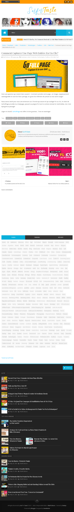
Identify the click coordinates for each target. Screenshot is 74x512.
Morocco (66, 301)
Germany (23, 278)
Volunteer (47, 343)
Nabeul (4, 304)
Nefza (14, 304)
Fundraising (5, 278)
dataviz (22, 265)
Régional (27, 320)
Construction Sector (7, 258)
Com (30, 255)
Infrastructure (12, 284)
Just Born (20, 288)
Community (45, 255)
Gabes (12, 278)
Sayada (58, 320)
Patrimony (56, 310)
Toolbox (39, 45)
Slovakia (34, 327)
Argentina (10, 245)
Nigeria (46, 304)
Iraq (30, 284)
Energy (33, 271)
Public (45, 317)
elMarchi (20, 271)
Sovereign (52, 330)
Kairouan (38, 288)
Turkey (58, 340)
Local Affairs (20, 294)
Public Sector (60, 317)
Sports (63, 330)
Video (41, 343)
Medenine (52, 297)
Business (11, 39)
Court (50, 258)
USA (45, 45)
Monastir (59, 301)
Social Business (58, 327)
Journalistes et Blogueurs (9, 288)
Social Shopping (6, 330)
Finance (39, 275)
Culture (60, 262)
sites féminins (26, 327)
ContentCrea (18, 258)
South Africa (35, 330)
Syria (38, 333)
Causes (10, 252)
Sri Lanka (68, 330)
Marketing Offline (14, 297)
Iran (26, 284)
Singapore (18, 327)
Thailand (26, 337)
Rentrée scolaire (36, 320)
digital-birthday (53, 265)
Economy (51, 268)
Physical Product (50, 314)
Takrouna (56, 333)
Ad (8, 242)
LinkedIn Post (6, 294)
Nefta (9, 304)
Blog (30, 248)
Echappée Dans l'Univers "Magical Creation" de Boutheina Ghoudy (28, 394)
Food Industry (47, 275)
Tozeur (35, 340)
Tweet (9, 123)
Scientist (22, 323)
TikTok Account (34, 337)
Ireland (35, 284)
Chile (48, 252)
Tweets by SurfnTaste (7, 358)
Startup (4, 333)
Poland (4, 317)
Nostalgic (52, 304)
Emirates (26, 271)
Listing (13, 294)
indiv (16, 45)
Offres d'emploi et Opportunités (21, 307)
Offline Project (6, 307)
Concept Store (62, 255)
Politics (17, 317)
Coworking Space (65, 258)
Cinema (58, 252)
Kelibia (60, 288)
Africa (27, 242)
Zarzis (53, 346)
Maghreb (39, 294)
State (9, 333)
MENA (63, 297)
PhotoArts (22, 314)
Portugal (23, 317)
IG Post (36, 281)
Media (58, 297)
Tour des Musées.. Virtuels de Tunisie (16, 440)
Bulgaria (48, 248)
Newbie (28, 304)
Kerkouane (5, 291)
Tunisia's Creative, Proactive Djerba (18, 469)
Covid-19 (55, 258)
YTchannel (29, 346)
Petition (16, 314)
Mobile (25, 301)
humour (15, 281)
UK (13, 343)
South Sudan (43, 330)
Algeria (44, 242)
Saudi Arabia (51, 320)
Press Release (30, 317)
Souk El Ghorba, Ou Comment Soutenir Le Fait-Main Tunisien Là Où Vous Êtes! (41, 39)
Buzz (60, 248)
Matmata (45, 297)
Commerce (37, 255)
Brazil (43, 248)
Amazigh (50, 242)
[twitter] (68, 2)
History (10, 281)
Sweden (25, 333)
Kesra (11, 291)
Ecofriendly (44, 268)
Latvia (49, 291)
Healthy (66, 278)
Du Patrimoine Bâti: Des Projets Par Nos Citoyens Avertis (25, 477)
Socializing (16, 330)
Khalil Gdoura (52, 505)
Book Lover (37, 248)
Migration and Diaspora (8, 301)
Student (19, 333)
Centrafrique (17, 252)
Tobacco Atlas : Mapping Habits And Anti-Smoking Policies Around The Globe (31, 484)
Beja (52, 245)
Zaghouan (42, 346)
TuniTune (51, 340)
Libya (61, 291)
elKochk (14, 271)
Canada (4, 252)
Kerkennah (66, 288)
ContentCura (26, 258)
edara (57, 268)
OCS (58, 304)
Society (22, 330)
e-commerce (27, 268)
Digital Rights (44, 265)
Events (4, 275)
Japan (47, 284)
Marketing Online (25, 297)
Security (34, 323)
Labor (45, 291)
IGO (40, 281)
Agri (31, 242)
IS (39, 284)
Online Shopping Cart (37, 307)
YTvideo (35, 346)
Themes (13, 237)
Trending (37, 237)
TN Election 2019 (44, 337)
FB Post (33, 275)
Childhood (42, 252)
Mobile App (32, 301)
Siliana (12, 327)
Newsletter (35, 304)
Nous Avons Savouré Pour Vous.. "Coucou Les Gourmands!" (26, 492)
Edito (62, 268)
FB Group (20, 275)
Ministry (19, 301)
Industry (4, 284)
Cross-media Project (30, 262)
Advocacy (21, 242)
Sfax (61, 323)
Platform (58, 314)
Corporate (35, 258)
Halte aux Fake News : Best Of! (17, 386)
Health (60, 278)
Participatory (47, 310)
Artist (27, 245)
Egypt (3, 271)
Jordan (59, 284)
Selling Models (43, 323)
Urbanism (31, 343)
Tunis (46, 340)
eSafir (61, 271)
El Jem (8, 271)
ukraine (18, 343)
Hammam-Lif (45, 278)
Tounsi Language (7, 340)
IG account (29, 281)
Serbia (50, 323)
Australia (46, 245)
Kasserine (45, 288)
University (24, 343)
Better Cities (13, 248)
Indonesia (67, 281)
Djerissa (10, 268)
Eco (38, 268)
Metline (69, 297)
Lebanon (55, 291)
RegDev (21, 320)
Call (65, 248)
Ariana (17, 245)
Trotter (41, 340)
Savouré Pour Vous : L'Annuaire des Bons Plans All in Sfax (25, 378)
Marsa (33, 297)
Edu (66, 268)
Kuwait (32, 291)
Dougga (16, 268)
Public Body (52, 317)
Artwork (32, 245)
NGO (41, 304)
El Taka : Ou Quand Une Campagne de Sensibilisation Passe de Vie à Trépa (30, 401)
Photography (40, 314)
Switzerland (32, 333)
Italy (43, 284)
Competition (53, 255)
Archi (67, 242)
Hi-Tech (4, 281)
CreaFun (9, 262)
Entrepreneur (54, 271)
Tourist (30, 340)
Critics (21, 262)
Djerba (4, 268)
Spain (57, 330)
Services (56, 323)
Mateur (39, 297)
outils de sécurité (57, 307)
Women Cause (63, 343)
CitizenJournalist (66, 252)
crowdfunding (42, 262)
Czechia (10, 265)
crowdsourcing (52, 262)
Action (4, 242)
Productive (23, 45)
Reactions (14, 320)
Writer (3, 346)
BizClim (20, 248)
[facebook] (65, 2)
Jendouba (53, 284)
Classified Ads (6, 255)
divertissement (64, 265)
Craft (3, 262)
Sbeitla (64, 320)
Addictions (13, 242)
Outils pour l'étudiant (8, 310)
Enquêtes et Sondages (42, 271)
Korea (19, 291)
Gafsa (17, 278)
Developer (10, 45)
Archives (60, 237)
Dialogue (36, 265)
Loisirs (33, 294)
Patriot (62, 310)
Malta (63, 294)
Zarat (48, 346)
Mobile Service (41, 301)
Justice (32, 288)
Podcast (65, 314)
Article (22, 245)
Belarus (57, 245)
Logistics (27, 294)
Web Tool (51, 45)
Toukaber (66, 337)
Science (4, 323)
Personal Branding (7, 314)
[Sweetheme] (61, 139)
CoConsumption (16, 255)
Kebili (51, 288)
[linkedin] (71, 2)
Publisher (68, 317)
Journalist (65, 284)
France (66, 275)
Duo (21, 268)
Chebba (31, 252)
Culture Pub (66, 262)
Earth (34, 268)
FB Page (27, 275)
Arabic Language (59, 242)
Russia (44, 320)
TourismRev (23, 340)
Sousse (28, 330)
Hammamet (54, 278)
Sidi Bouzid (5, 327)
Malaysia (58, 294)
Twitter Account (6, 343)
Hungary (22, 281)
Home (4, 45)
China (52, 252)
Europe (66, 271)
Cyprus (4, 265)
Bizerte (26, 248)
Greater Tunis (31, 278)
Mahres (52, 294)
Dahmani (16, 265)
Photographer (31, 314)
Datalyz (64, 505)
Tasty (62, 333)
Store (13, 333)
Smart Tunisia (48, 327)
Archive (4, 245)
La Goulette (38, 291)
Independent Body (48, 281)
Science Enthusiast (13, 323)
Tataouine (68, 333)
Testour (20, 337)
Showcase (67, 323)
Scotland (28, 323)
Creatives (15, 262)
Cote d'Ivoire (43, 258)
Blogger (33, 508)
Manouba (4, 297)
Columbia (25, 255)
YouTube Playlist (19, 346)
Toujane (60, 337)
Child (36, 252)
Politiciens (10, 317)
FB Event (14, 275)
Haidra (38, 278)
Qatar (3, 320)
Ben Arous (5, 248)
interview (20, 284)
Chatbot (25, 252)
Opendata (48, 307)
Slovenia (40, 327)
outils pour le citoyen (21, 310)
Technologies (31, 45)
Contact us (69, 368)
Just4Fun (26, 288)
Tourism (15, 340)
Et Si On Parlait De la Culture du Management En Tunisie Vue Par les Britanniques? (33, 409)
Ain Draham (37, 242)
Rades (8, 320)
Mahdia (46, 294)
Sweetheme (46, 508)
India (57, 281)
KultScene (25, 291)
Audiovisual (39, 245)
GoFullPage (16, 111)
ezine (8, 275)
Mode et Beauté (51, 301)
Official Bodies (65, 304)
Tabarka (44, 333)
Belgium (63, 245)
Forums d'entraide (58, 275)
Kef (55, 288)
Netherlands (21, 304)
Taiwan (50, 333)
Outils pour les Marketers (35, 310)
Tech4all (4, 337)
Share (23, 123)
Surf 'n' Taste (23, 505)
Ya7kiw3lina (10, 346)
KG (15, 291)
